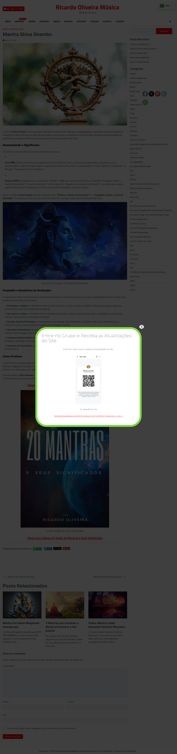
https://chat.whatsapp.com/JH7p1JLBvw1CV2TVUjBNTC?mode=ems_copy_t (88, 415)
